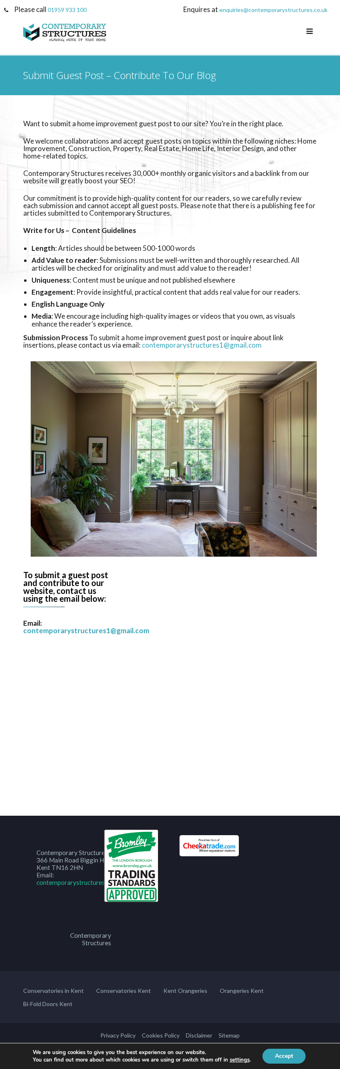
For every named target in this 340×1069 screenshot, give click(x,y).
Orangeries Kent (242, 990)
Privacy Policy (118, 1035)
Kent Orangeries (185, 990)
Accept (284, 1056)
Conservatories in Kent (53, 990)
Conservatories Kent (123, 990)
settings (240, 1060)
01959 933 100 (67, 9)
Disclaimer (199, 1035)
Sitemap (229, 1035)
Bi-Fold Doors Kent (48, 1003)
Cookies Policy (161, 1035)
